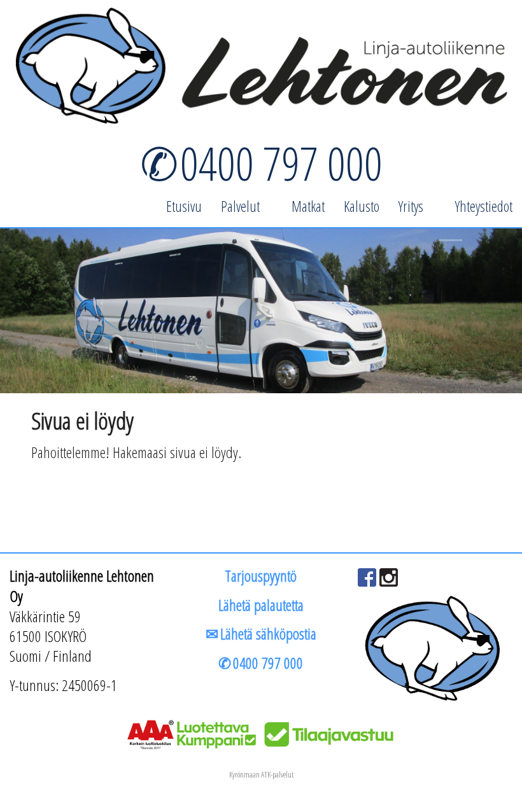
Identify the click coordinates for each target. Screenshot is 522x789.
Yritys (411, 206)
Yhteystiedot (483, 206)
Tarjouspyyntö (261, 575)
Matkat (308, 206)
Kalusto (361, 206)
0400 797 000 (281, 163)
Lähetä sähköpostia (268, 633)
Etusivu (184, 206)
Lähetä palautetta (261, 604)
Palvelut (240, 206)
